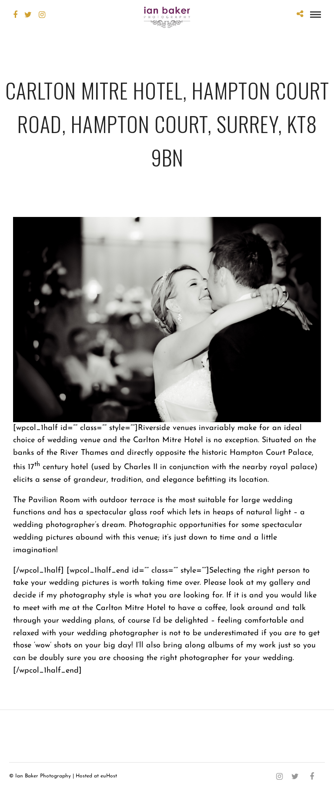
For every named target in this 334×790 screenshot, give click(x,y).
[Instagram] (42, 15)
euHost (108, 776)
